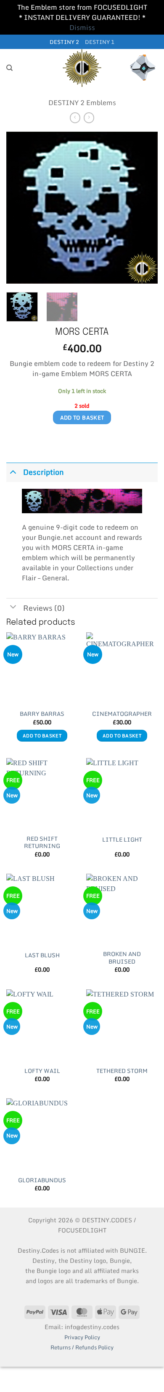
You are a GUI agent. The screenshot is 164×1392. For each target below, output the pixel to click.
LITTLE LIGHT (122, 840)
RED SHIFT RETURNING (42, 842)
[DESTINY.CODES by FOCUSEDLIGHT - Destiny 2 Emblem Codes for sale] (82, 68)
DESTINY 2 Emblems (82, 102)
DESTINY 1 (99, 42)
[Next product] (75, 117)
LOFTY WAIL (42, 1071)
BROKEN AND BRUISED (122, 958)
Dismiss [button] (82, 27)
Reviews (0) (44, 608)
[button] (143, 68)
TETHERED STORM (122, 1071)
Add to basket (82, 417)
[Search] (9, 68)
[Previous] (19, 207)
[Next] (144, 207)
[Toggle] (13, 471)
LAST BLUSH (42, 955)
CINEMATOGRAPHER (122, 714)
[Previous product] (89, 117)
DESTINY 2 (64, 42)
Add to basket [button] (42, 735)
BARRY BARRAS (42, 714)
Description (43, 472)
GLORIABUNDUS (42, 1180)
